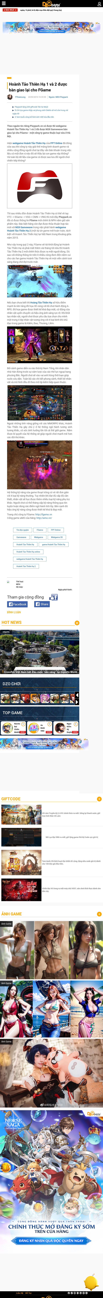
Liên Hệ (19, 1293)
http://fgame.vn (43, 514)
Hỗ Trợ (28, 1293)
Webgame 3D (57, 537)
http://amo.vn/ (44, 518)
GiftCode (10, 799)
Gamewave (21, 537)
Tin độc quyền (22, 530)
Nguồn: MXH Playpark (58, 97)
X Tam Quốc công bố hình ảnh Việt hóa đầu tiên (34, 117)
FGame (40, 530)
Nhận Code (71, 815)
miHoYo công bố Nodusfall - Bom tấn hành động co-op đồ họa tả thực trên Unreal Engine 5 (41, 672)
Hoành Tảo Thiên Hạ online (28, 552)
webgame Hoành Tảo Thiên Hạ (29, 559)
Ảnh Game (11, 914)
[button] (77, 702)
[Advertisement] (51, 55)
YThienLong (20, 97)
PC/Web (6, 632)
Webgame (38, 537)
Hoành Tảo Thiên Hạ (25, 544)
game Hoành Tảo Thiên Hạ (53, 544)
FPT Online (55, 530)
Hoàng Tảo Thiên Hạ (41, 302)
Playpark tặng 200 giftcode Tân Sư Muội (31, 107)
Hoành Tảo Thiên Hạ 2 (26, 566)
